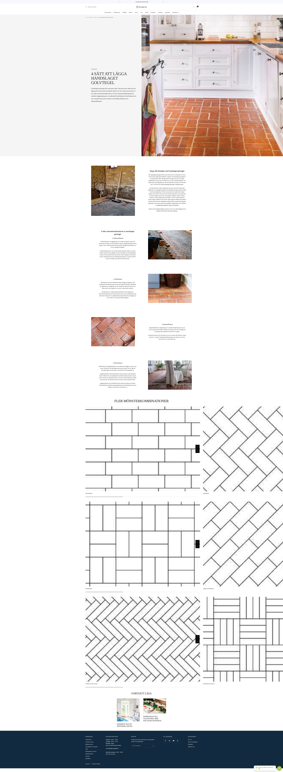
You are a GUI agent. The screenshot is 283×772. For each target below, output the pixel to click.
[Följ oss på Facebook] (165, 741)
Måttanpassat (117, 12)
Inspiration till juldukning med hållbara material (152, 719)
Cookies (87, 756)
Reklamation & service (90, 751)
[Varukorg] (197, 7)
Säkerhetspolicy (89, 753)
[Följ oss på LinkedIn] (178, 741)
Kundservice (88, 739)
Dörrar (136, 12)
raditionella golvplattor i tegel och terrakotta (167, 205)
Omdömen (190, 744)
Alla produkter (107, 12)
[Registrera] (153, 745)
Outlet (146, 12)
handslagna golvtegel (156, 174)
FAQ (86, 749)
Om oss (190, 739)
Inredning (160, 12)
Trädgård (124, 12)
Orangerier (153, 12)
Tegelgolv (94, 69)
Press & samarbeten (193, 742)
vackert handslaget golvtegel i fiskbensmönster (172, 184)
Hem (86, 17)
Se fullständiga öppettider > (112, 748)
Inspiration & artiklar (93, 17)
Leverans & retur (89, 742)
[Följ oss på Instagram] (169, 741)
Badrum (131, 12)
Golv (141, 12)
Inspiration (167, 12)
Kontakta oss (175, 12)
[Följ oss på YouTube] (173, 741)
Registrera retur (89, 744)
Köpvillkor (88, 758)
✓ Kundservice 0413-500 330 (141, 1)
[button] (279, 768)
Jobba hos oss (191, 746)
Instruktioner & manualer (91, 746)
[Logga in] (193, 7)
